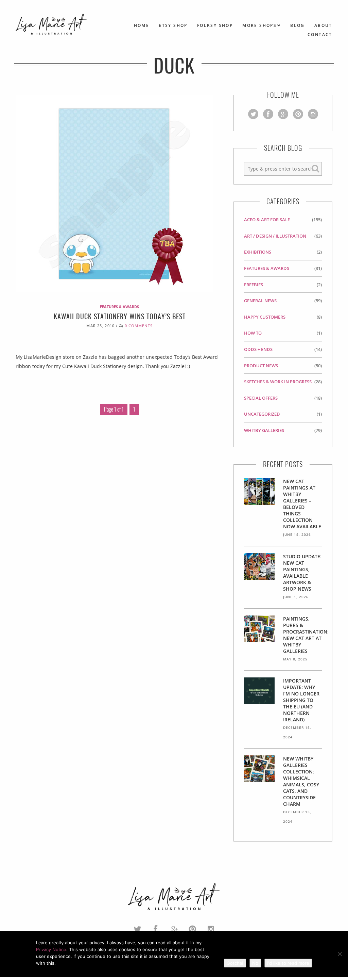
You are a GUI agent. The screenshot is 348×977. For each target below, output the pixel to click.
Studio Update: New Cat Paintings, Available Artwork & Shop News (302, 572)
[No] (339, 953)
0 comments (139, 325)
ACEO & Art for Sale (267, 220)
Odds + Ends (258, 349)
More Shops (259, 25)
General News (260, 301)
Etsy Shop (173, 25)
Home (142, 25)
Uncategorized (262, 414)
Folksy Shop (215, 25)
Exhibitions (257, 252)
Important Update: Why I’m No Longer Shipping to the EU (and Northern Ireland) (301, 700)
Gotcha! (235, 963)
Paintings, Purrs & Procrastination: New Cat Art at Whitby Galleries (306, 634)
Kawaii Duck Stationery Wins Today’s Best (120, 316)
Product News (261, 366)
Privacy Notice (51, 949)
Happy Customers (264, 317)
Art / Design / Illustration (275, 236)
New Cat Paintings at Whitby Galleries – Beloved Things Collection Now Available (302, 504)
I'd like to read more (288, 963)
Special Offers (261, 398)
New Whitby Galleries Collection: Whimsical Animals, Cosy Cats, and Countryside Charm (301, 781)
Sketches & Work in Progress (278, 382)
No (255, 963)
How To (253, 333)
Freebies (253, 285)
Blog (297, 25)
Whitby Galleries (264, 430)
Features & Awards (119, 306)
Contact (320, 34)
